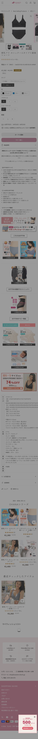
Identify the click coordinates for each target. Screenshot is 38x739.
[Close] (34, 717)
